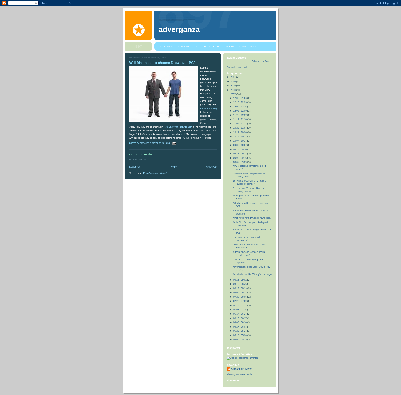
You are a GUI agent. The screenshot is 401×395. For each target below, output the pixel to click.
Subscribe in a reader (238, 67)
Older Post (211, 166)
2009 (233, 85)
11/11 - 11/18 (240, 119)
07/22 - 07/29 (240, 301)
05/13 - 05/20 (240, 335)
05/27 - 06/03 (240, 326)
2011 (233, 77)
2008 (233, 90)
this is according (208, 108)
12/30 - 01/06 (240, 98)
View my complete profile (239, 374)
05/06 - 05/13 (240, 339)
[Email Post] (174, 143)
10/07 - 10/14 (240, 141)
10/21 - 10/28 (240, 132)
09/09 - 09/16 (240, 158)
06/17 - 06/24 (240, 313)
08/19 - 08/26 (240, 284)
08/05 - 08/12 (240, 292)
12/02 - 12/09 (240, 110)
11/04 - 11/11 (240, 123)
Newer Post (135, 166)
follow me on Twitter (262, 61)
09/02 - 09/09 (240, 162)
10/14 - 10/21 (240, 136)
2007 (233, 94)
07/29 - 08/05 (240, 297)
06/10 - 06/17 (240, 318)
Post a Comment (137, 159)
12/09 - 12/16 (240, 106)
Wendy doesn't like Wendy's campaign (252, 274)
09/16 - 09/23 (240, 153)
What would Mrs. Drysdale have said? (252, 218)
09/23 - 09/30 (240, 149)
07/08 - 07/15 (240, 309)
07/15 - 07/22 (240, 305)
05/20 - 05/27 (240, 331)
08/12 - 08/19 (240, 288)
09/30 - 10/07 (240, 145)
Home (174, 166)
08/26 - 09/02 (240, 279)
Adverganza (179, 29)
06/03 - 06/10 (240, 322)
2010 (233, 81)
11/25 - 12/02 (240, 115)
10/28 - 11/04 (240, 128)
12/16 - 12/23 (240, 102)
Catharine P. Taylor (241, 368)
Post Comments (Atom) (155, 173)
